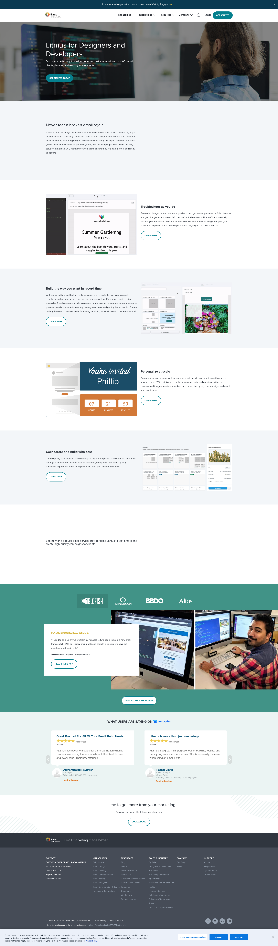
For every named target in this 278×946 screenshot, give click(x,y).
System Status (210, 870)
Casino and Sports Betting (161, 907)
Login (208, 15)
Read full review (71, 779)
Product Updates (128, 899)
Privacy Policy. (91, 940)
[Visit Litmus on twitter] (215, 921)
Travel (151, 903)
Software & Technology (159, 899)
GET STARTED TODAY (59, 78)
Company (184, 15)
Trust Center (210, 874)
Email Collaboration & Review (106, 887)
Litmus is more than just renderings (174, 736)
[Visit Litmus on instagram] (229, 921)
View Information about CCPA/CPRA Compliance (109, 925)
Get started (222, 15)
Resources (165, 15)
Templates (125, 887)
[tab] (92, 601)
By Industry (154, 878)
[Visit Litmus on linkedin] (222, 921)
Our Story (181, 862)
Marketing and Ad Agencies (161, 882)
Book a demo (139, 821)
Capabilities (124, 15)
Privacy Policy (100, 920)
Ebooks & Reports (129, 870)
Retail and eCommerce (159, 895)
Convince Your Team (130, 882)
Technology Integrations (104, 891)
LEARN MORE (151, 235)
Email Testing (99, 878)
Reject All (218, 937)
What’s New (126, 895)
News (179, 866)
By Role (152, 862)
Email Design (99, 866)
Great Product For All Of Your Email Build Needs (90, 736)
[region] (139, 937)
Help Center (209, 866)
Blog (123, 862)
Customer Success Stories (133, 878)
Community (126, 891)
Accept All (239, 937)
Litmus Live (126, 874)
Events (124, 866)
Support (209, 858)
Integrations (145, 15)
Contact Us (209, 862)
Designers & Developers (160, 866)
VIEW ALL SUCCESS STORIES (139, 700)
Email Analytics (100, 882)
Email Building (99, 870)
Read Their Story (64, 663)
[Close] (274, 4)
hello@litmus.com (54, 878)
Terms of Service (116, 920)
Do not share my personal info (192, 937)
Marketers (153, 870)
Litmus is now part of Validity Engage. (149, 4)
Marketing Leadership (159, 874)
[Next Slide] (230, 759)
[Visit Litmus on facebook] (208, 921)
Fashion (152, 887)
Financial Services (157, 891)
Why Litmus (98, 862)
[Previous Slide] (48, 759)
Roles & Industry (158, 858)
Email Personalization (103, 874)
